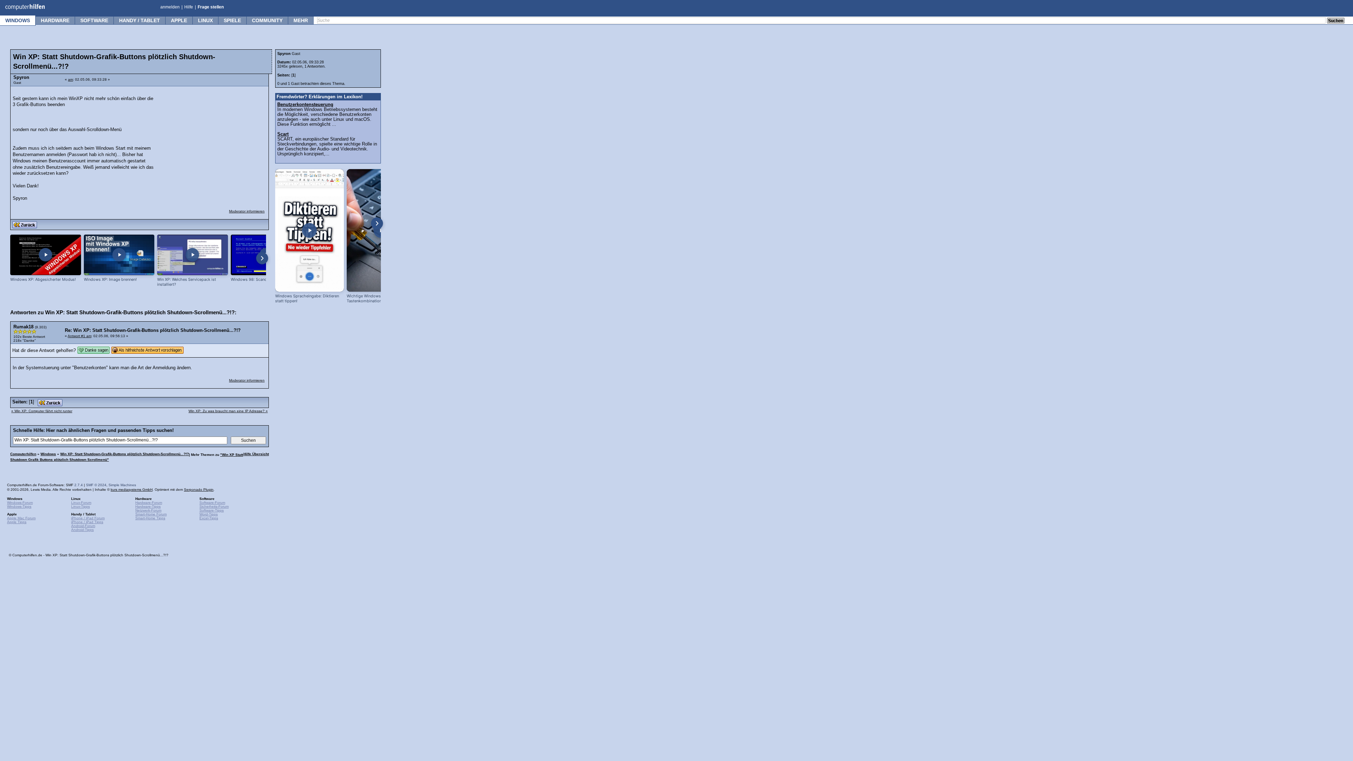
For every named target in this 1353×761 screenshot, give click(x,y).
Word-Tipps (208, 514)
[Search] (1336, 21)
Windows (17, 20)
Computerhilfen (23, 454)
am (70, 79)
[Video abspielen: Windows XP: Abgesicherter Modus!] (45, 255)
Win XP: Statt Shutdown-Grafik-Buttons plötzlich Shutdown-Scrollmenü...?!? (124, 454)
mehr (301, 20)
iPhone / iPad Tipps (87, 522)
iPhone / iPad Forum (88, 518)
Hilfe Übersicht (256, 454)
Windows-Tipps (19, 506)
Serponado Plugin (199, 489)
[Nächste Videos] (262, 258)
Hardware (55, 20)
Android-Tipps (82, 530)
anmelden (170, 7)
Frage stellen (211, 7)
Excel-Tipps (208, 518)
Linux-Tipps (80, 506)
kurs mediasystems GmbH (132, 489)
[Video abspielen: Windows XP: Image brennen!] (119, 255)
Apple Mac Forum (21, 518)
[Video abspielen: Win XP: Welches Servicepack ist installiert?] (192, 255)
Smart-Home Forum (151, 514)
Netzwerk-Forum (148, 510)
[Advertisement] (212, 134)
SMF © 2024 (96, 485)
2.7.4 (78, 485)
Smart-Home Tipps (150, 518)
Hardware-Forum (148, 503)
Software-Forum (212, 503)
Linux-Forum (81, 503)
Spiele (232, 20)
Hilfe (188, 7)
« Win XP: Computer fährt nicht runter (41, 411)
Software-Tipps (211, 510)
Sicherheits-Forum (214, 506)
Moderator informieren (247, 211)
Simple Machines (122, 485)
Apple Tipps (16, 522)
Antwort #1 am (79, 336)
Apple (179, 20)
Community (267, 20)
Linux (205, 20)
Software (94, 20)
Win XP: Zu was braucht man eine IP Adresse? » (228, 411)
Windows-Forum (20, 503)
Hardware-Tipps (148, 506)
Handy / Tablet (139, 20)
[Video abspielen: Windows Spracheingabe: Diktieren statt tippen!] (309, 230)
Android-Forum (83, 526)
